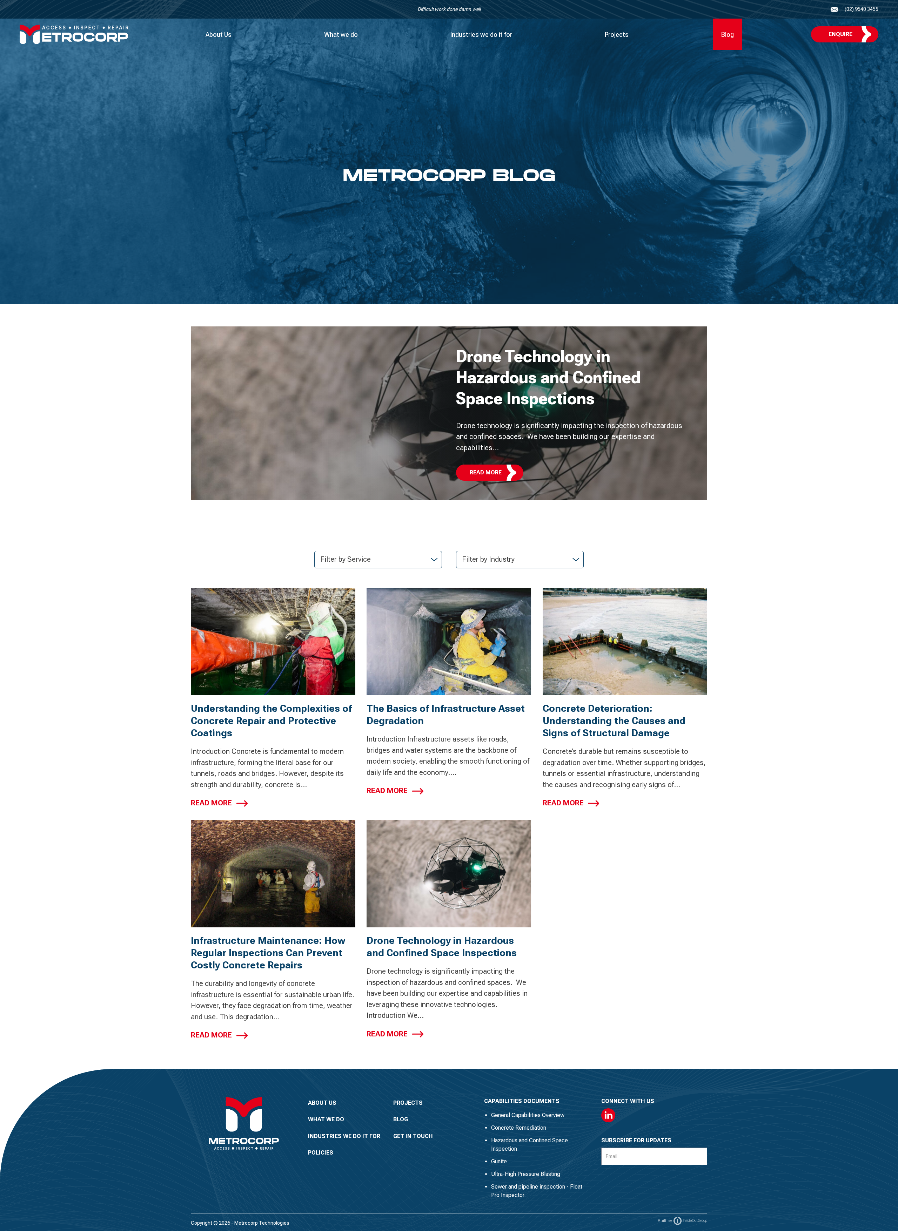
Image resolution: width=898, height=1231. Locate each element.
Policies (320, 1152)
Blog (727, 34)
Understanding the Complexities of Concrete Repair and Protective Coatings (271, 721)
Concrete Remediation (518, 1127)
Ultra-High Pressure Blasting (525, 1174)
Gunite (499, 1161)
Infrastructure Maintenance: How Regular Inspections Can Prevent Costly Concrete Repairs (268, 953)
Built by (665, 1220)
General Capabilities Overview (527, 1115)
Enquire (840, 34)
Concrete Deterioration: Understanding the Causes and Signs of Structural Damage (614, 721)
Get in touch (413, 1136)
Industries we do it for (481, 34)
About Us (219, 34)
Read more (211, 803)
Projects (617, 34)
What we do (341, 34)
